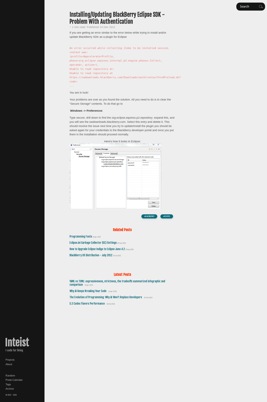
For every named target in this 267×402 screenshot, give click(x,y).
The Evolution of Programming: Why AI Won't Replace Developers (106, 297)
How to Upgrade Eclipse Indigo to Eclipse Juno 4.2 (97, 249)
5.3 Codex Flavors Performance (87, 303)
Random (10, 375)
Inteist (17, 342)
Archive (10, 388)
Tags (8, 384)
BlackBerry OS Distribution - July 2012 (91, 255)
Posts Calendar (14, 379)
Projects (10, 359)
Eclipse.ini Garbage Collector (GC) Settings (93, 242)
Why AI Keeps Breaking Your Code (88, 291)
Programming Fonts (81, 236)
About (9, 364)
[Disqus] (122, 351)
